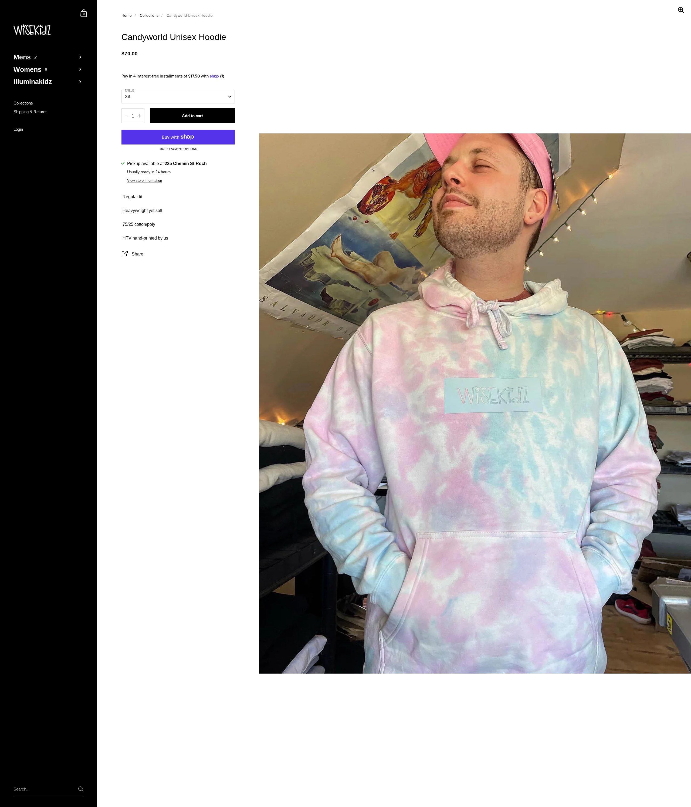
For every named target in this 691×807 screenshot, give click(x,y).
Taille (129, 90)
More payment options (178, 148)
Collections (149, 15)
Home (126, 15)
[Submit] (81, 789)
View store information (144, 181)
